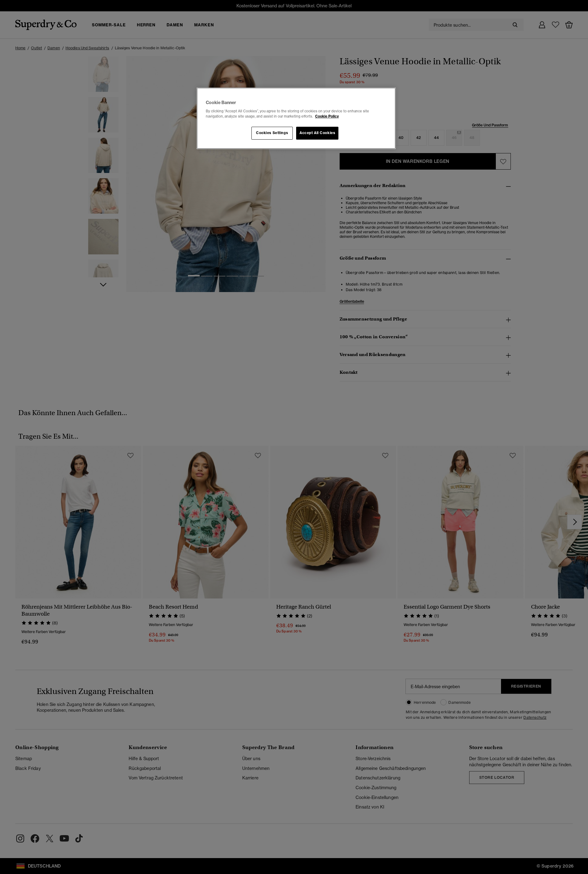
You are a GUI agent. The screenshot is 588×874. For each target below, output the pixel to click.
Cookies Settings (272, 133)
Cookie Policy (327, 116)
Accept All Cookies (317, 133)
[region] (296, 118)
